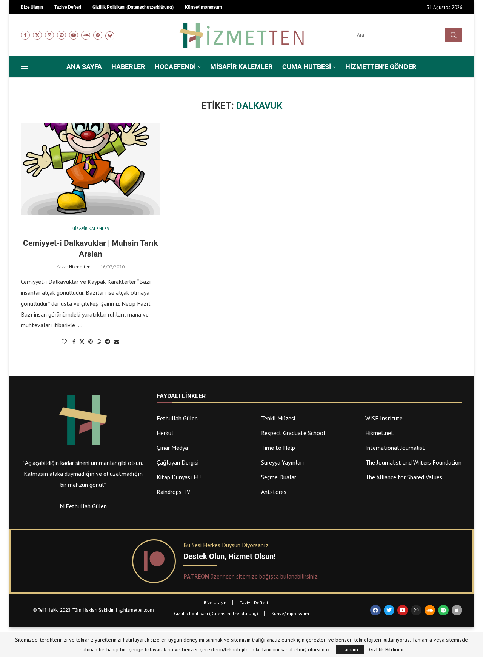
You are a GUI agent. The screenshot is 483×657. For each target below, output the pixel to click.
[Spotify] (97, 35)
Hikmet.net (379, 433)
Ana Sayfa (84, 67)
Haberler (128, 67)
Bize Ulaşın (215, 602)
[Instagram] (49, 35)
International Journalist (395, 448)
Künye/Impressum (290, 613)
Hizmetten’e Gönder (381, 67)
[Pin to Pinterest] (90, 341)
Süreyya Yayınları (282, 462)
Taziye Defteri (254, 602)
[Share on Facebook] (73, 341)
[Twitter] (37, 35)
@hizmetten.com (137, 610)
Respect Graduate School (293, 433)
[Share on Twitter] (82, 341)
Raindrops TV (173, 492)
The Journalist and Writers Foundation (413, 462)
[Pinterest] (61, 35)
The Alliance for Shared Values (403, 477)
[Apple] (457, 610)
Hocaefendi (175, 67)
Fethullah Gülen (177, 418)
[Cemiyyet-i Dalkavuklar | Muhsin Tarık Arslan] (90, 169)
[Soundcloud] (85, 35)
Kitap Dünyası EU (179, 477)
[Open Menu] (24, 66)
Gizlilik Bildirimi (386, 649)
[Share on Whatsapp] (99, 341)
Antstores (273, 492)
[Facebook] (25, 35)
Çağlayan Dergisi (177, 462)
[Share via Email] (116, 341)
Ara (453, 35)
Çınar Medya (172, 448)
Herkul (165, 433)
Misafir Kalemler (241, 67)
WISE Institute (384, 418)
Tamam (349, 649)
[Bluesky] (109, 35)
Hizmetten (80, 266)
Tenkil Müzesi (278, 418)
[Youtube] (73, 35)
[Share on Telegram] (107, 341)
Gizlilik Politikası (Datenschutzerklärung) (216, 613)
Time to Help (278, 448)
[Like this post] (64, 341)
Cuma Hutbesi (306, 67)
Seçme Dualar (278, 477)
